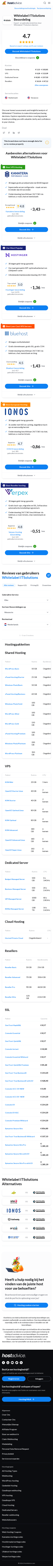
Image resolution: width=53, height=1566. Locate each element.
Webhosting (7, 1476)
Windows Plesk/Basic (14, 685)
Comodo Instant (12, 1049)
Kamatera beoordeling (15, 211)
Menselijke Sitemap (10, 1424)
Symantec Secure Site (14, 1129)
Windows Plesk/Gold (13, 704)
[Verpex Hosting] (16, 492)
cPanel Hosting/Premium (15, 734)
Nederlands (13, 624)
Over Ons (6, 1414)
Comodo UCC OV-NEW (14, 1089)
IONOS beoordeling (15, 449)
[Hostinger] (16, 255)
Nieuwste (8, 612)
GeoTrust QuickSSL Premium (17, 1065)
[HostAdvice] (12, 3)
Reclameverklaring (44, 8)
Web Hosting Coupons (11, 1532)
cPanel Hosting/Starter (14, 677)
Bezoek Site (24, 229)
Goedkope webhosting (11, 1490)
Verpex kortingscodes (11, 1556)
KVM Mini (9, 782)
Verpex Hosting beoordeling (15, 533)
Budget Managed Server (15, 879)
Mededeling (7, 1444)
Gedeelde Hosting (9, 1485)
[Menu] (49, 3)
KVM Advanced (11, 830)
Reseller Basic (10, 967)
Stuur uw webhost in (10, 1434)
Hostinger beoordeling (15, 290)
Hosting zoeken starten (28, 1305)
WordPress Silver (12, 714)
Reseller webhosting (10, 1515)
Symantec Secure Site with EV (17, 1154)
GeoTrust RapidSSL (13, 1025)
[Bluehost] (16, 333)
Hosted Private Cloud (14, 938)
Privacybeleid (8, 1454)
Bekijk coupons (26, 223)
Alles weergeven (41, 85)
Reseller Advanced (12, 977)
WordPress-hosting (10, 1480)
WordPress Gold (12, 724)
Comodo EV (10, 1105)
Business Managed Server (15, 889)
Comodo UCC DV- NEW (14, 1097)
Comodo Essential (12, 1033)
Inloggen (39, 1379)
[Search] (45, 3)
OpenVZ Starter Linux (14, 791)
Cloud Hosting (8, 1505)
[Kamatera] (16, 174)
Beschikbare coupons (26, 57)
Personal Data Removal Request (15, 1449)
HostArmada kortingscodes (14, 1542)
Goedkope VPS (8, 1500)
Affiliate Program (9, 1429)
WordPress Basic (12, 669)
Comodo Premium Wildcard (16, 1121)
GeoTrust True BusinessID (16, 1073)
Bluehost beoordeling (15, 368)
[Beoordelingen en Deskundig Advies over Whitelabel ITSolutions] (4, 133)
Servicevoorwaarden (10, 1458)
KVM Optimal (10, 820)
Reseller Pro (10, 987)
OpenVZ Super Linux (13, 850)
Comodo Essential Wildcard (16, 1057)
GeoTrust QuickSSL (13, 1041)
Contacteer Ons (8, 1419)
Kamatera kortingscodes (12, 1537)
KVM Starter (10, 801)
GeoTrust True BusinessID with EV (19, 1081)
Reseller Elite (10, 997)
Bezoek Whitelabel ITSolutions (26, 51)
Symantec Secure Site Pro (15, 1145)
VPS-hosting (7, 1495)
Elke (6, 600)
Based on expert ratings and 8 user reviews (26, 46)
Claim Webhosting (10, 1439)
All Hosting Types (9, 1471)
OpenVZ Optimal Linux (14, 810)
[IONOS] (16, 411)
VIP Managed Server (13, 899)
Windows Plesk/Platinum (15, 744)
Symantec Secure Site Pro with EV (19, 1163)
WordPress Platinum (13, 753)
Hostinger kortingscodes (12, 1546)
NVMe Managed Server (14, 909)
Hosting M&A (25, 1399)
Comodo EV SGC (12, 1113)
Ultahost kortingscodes (12, 1551)
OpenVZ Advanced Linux (15, 840)
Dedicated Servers (10, 1510)
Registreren (13, 1379)
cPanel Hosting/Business (15, 694)
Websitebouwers (9, 1520)
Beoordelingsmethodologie (25, 8)
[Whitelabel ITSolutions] (7, 20)
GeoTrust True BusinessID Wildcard (20, 1136)
